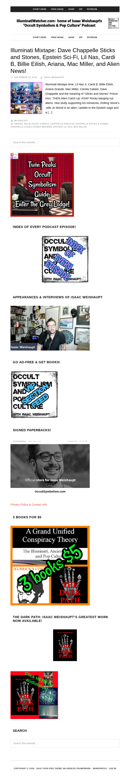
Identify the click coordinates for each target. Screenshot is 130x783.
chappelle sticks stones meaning (31, 127)
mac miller (80, 127)
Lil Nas (68, 127)
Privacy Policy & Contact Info (28, 504)
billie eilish (31, 124)
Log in (112, 768)
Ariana (18, 124)
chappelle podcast (62, 124)
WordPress (100, 768)
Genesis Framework (78, 768)
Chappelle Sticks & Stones (92, 124)
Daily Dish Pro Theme (49, 768)
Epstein (58, 127)
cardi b (44, 124)
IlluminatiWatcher (65, 23)
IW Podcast (21, 121)
